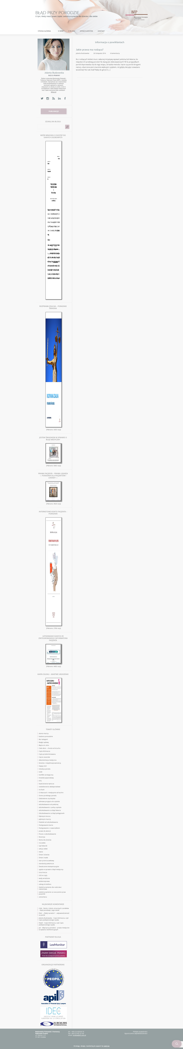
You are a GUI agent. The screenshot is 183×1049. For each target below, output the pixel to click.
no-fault (41, 790)
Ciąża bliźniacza (44, 751)
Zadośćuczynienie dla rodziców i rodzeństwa (50, 888)
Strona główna (44, 31)
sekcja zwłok (43, 849)
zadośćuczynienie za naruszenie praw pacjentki (52, 893)
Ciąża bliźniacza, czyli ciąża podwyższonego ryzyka (54, 919)
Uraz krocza (43, 872)
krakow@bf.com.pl (79, 1035)
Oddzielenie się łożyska (47, 798)
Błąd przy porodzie (57, 13)
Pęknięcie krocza (44, 816)
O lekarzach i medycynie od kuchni (51, 793)
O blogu (71, 31)
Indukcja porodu (44, 769)
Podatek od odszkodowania (48, 822)
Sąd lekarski (43, 846)
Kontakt (101, 31)
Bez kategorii (43, 739)
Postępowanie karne (46, 825)
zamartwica (43, 897)
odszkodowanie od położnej (48, 804)
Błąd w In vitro (44, 745)
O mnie (60, 31)
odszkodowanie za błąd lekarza (50, 810)
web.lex (107, 1046)
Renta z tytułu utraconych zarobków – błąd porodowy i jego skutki (54, 909)
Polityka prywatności (140, 1032)
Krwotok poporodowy (46, 778)
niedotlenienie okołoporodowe (49, 787)
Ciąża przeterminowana (47, 754)
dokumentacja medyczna (47, 760)
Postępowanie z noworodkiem (49, 828)
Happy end (42, 766)
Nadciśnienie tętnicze (46, 784)
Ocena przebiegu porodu (48, 796)
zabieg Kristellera (45, 884)
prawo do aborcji (45, 831)
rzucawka (42, 843)
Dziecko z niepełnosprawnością (50, 763)
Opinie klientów (86, 31)
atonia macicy (44, 733)
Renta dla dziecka (45, 840)
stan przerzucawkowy (46, 861)
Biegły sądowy (44, 742)
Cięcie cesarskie (44, 757)
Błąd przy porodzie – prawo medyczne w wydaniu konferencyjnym (54, 929)
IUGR (40, 772)
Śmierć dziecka (44, 855)
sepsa (41, 852)
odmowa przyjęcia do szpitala (49, 801)
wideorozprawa (44, 881)
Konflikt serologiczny (46, 775)
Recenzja (42, 837)
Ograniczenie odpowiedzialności (135, 1033)
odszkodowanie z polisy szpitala (50, 807)
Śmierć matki (43, 858)
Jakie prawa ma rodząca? (89, 49)
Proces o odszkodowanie (47, 834)
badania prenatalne (46, 736)
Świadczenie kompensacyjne (49, 866)
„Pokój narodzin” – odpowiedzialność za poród (54, 914)
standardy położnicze (46, 864)
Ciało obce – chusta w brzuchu (49, 748)
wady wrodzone (44, 878)
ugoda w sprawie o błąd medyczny (51, 869)
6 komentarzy (115, 53)
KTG (40, 781)
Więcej (53, 92)
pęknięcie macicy (45, 819)
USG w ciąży (43, 875)
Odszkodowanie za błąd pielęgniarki (51, 813)
